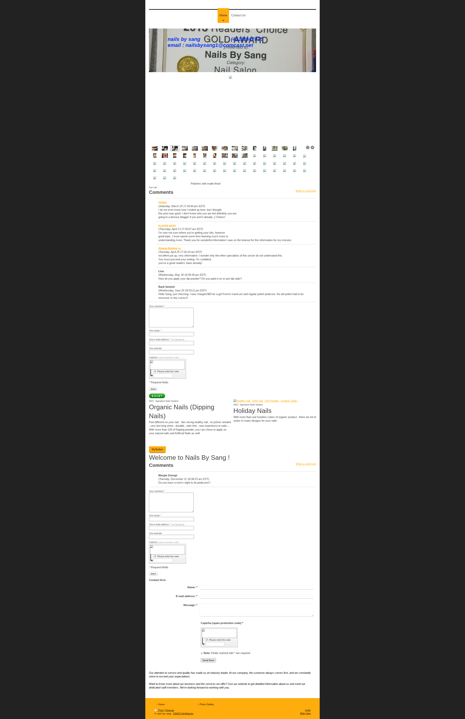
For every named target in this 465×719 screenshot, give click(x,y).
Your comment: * (157, 306)
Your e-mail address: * (166, 339)
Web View (305, 713)
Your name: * (155, 330)
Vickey (162, 202)
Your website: (155, 348)
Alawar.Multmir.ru (169, 248)
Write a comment (306, 190)
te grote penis (167, 225)
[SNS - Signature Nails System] (274, 401)
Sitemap (169, 710)
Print (161, 710)
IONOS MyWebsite (183, 713)
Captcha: (164, 357)
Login (308, 710)
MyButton (157, 449)
